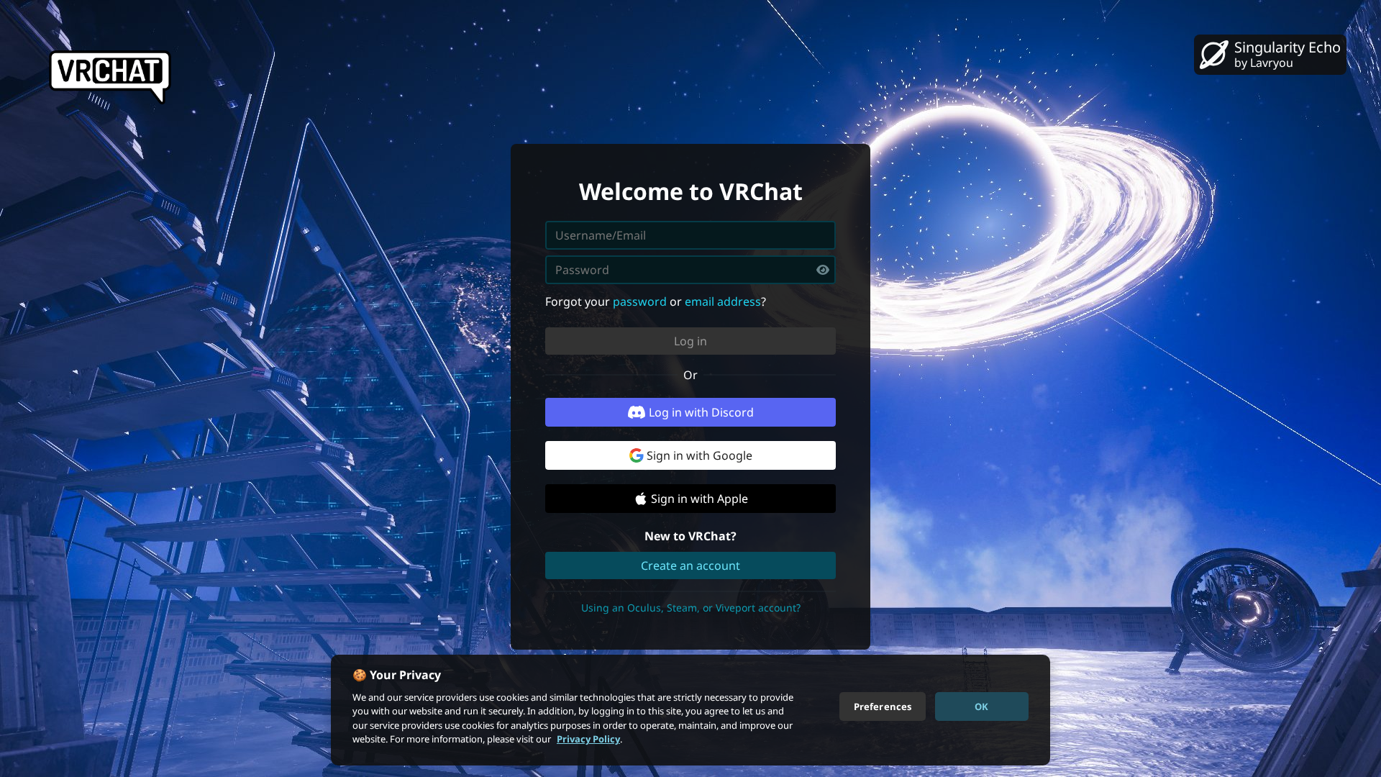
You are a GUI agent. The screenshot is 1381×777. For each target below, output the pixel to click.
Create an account (690, 565)
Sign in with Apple (699, 498)
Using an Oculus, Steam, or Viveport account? (691, 607)
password (640, 301)
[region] (690, 710)
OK (981, 705)
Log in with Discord (701, 412)
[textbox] (690, 269)
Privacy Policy (588, 738)
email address (723, 301)
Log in (690, 341)
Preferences (882, 705)
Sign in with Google (699, 455)
